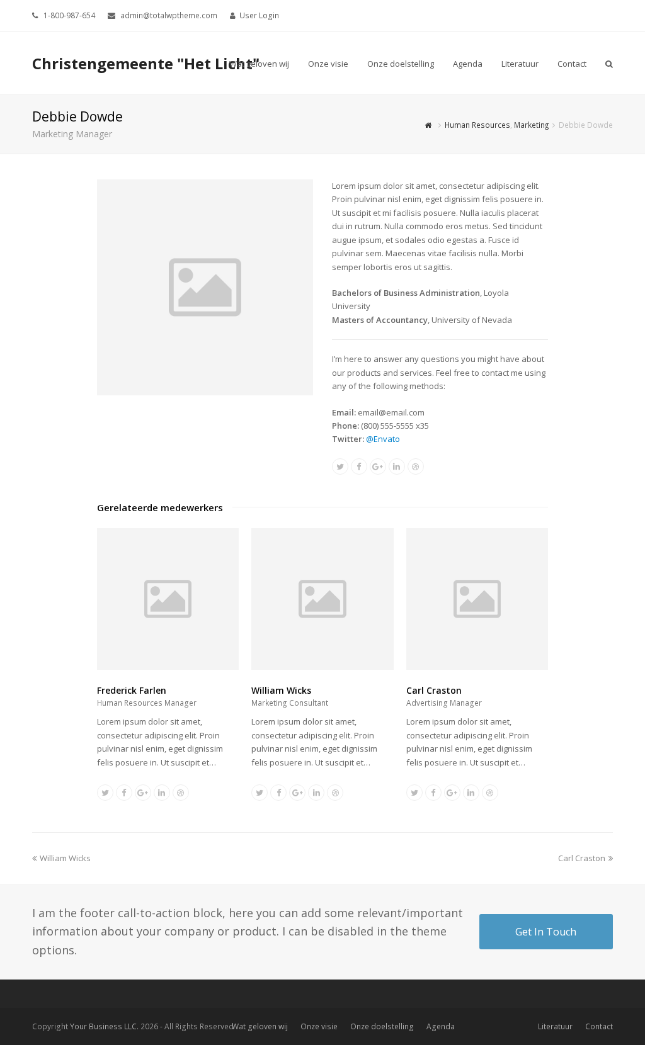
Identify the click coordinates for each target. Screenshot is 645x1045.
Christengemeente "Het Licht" (146, 63)
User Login (259, 15)
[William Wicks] (322, 666)
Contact (599, 1026)
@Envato (383, 438)
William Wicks (281, 690)
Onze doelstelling (382, 1026)
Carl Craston (434, 690)
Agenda (440, 1026)
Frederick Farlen (131, 690)
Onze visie (319, 1026)
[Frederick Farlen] (168, 666)
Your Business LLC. (104, 1026)
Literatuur (555, 1026)
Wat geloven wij (260, 1026)
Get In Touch (545, 932)
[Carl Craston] (477, 666)
